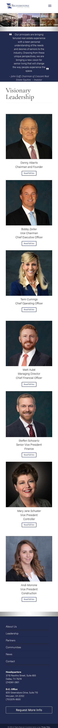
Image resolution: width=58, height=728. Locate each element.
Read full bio (29, 173)
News (9, 652)
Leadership (11, 632)
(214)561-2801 (12, 682)
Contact (10, 658)
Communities (12, 645)
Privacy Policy (45, 724)
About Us (10, 626)
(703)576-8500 (13, 699)
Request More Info (29, 708)
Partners (10, 639)
